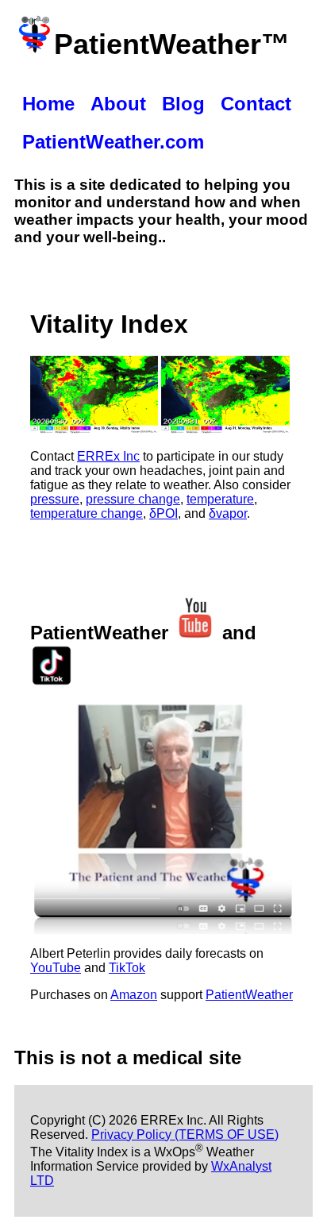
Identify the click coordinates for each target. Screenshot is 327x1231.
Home (48, 103)
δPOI (163, 513)
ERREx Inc (108, 456)
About (118, 103)
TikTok (127, 967)
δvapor (228, 513)
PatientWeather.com (113, 141)
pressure (54, 499)
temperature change (86, 513)
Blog (183, 103)
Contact (256, 103)
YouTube (55, 967)
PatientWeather (249, 994)
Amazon (133, 994)
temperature (220, 499)
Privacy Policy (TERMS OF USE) (185, 1134)
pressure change (133, 499)
